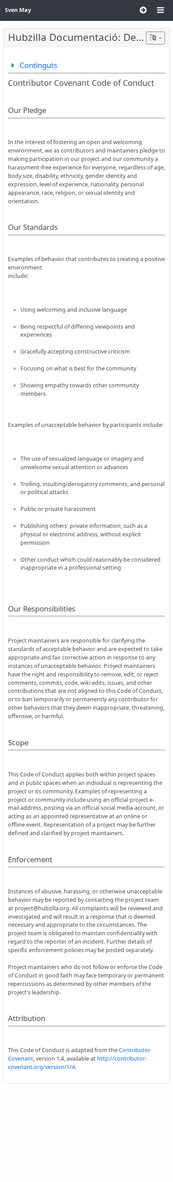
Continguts (37, 65)
